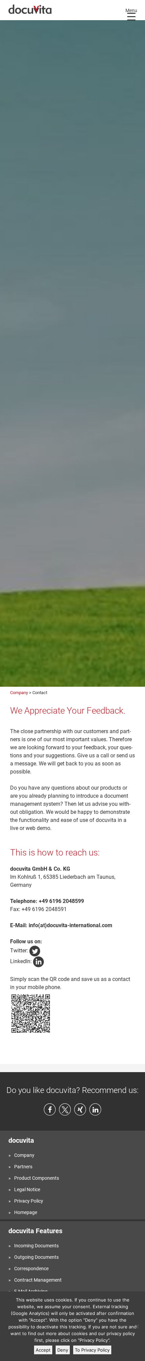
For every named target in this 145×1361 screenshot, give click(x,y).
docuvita (21, 1140)
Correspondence (31, 1268)
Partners (23, 1166)
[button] (49, 1110)
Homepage (25, 1212)
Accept (43, 1350)
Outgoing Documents (36, 1257)
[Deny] (136, 1326)
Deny (62, 1350)
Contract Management (38, 1280)
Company (19, 692)
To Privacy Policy (92, 1350)
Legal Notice (27, 1189)
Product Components (36, 1178)
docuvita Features (35, 1231)
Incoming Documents (36, 1245)
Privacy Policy (28, 1201)
